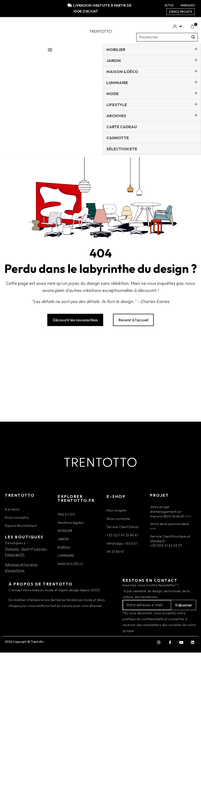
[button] (75, 320)
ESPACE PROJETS (180, 11)
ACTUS (168, 5)
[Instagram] (158, 642)
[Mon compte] (177, 26)
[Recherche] (193, 37)
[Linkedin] (192, 642)
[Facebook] (170, 642)
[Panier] (192, 26)
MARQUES (188, 5)
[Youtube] (181, 642)
